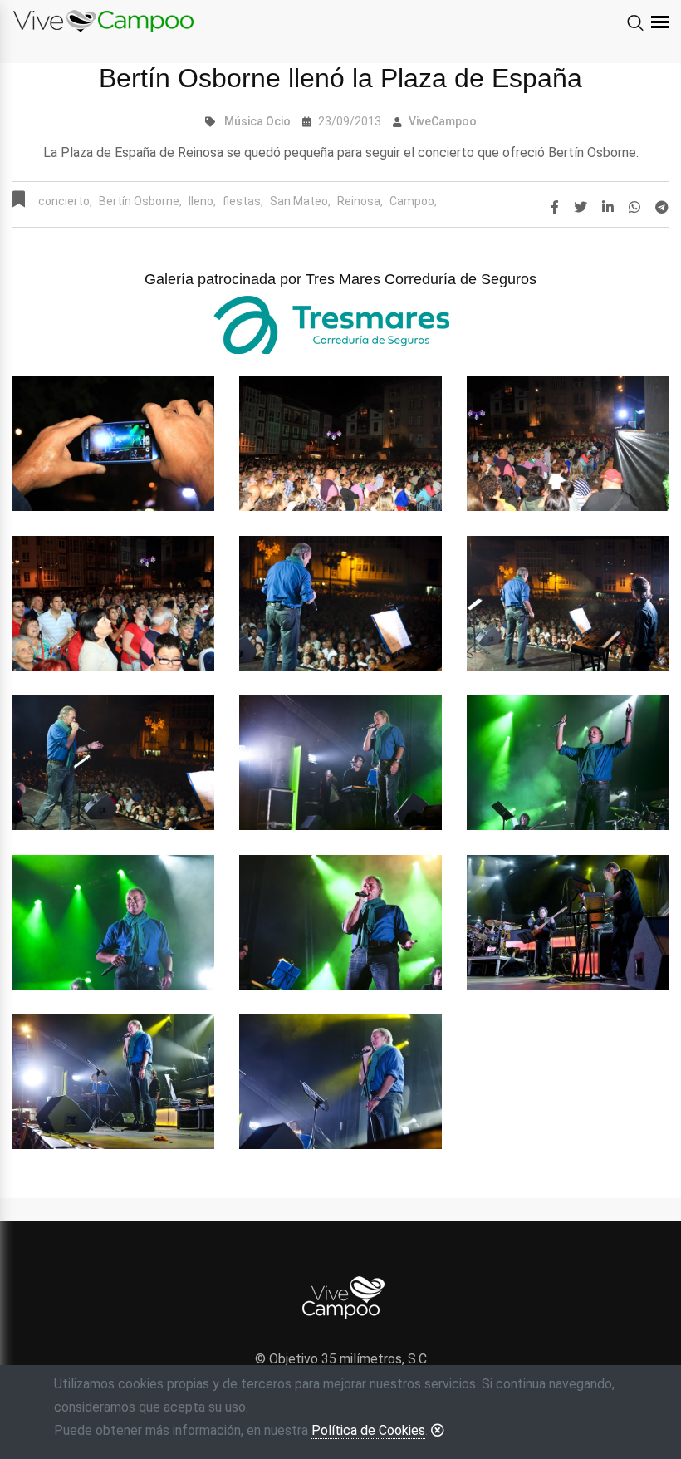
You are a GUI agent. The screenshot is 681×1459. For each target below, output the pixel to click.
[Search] (635, 24)
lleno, (202, 201)
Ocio (278, 121)
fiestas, (243, 201)
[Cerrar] (437, 1430)
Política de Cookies (368, 1430)
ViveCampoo (443, 121)
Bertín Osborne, (140, 201)
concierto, (65, 201)
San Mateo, (300, 201)
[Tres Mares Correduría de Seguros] (340, 324)
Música (243, 121)
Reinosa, (360, 201)
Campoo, (413, 201)
